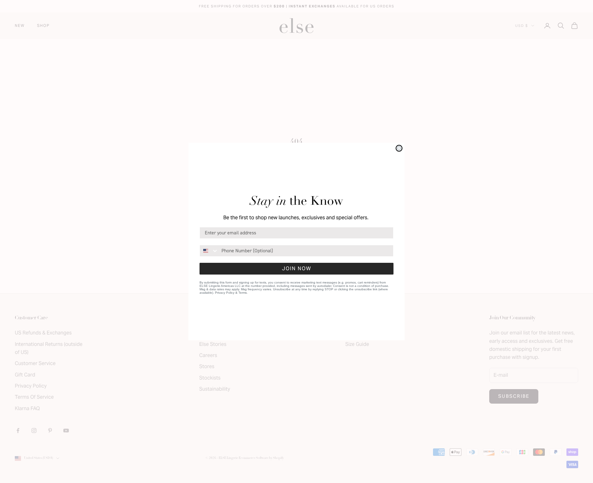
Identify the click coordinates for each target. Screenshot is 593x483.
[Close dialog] (399, 148)
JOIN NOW (296, 268)
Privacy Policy (224, 292)
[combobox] (209, 250)
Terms (242, 292)
